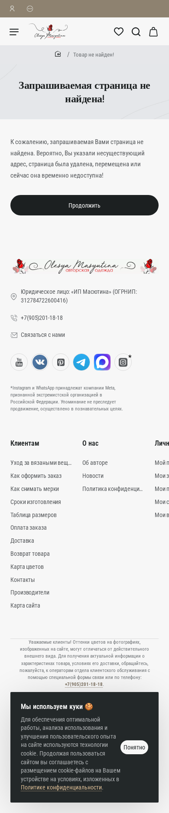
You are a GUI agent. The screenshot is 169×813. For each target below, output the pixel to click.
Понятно (134, 747)
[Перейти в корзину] (153, 31)
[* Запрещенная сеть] (123, 362)
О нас (90, 443)
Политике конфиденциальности (61, 787)
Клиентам (24, 443)
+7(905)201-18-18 (84, 684)
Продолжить (84, 205)
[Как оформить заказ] (30, 9)
